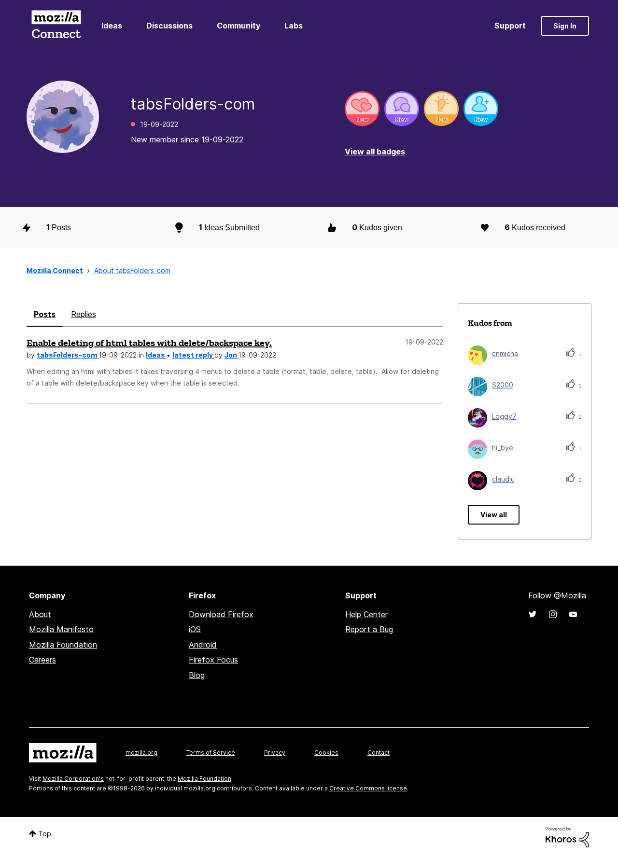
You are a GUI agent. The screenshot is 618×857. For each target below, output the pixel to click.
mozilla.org (141, 752)
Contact (378, 752)
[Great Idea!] (441, 108)
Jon (232, 355)
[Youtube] (573, 614)
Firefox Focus (213, 659)
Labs (293, 25)
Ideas (111, 25)
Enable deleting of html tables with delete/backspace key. (149, 342)
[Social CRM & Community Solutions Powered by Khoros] (567, 836)
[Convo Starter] (401, 108)
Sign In (564, 26)
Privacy (274, 752)
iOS (195, 629)
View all (493, 515)
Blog (197, 675)
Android (203, 645)
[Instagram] (552, 614)
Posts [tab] (45, 314)
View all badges (375, 151)
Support (510, 25)
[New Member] (481, 108)
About (40, 614)
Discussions (169, 25)
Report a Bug (369, 629)
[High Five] (362, 108)
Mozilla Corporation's (73, 778)
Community (238, 25)
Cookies (326, 752)
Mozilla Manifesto (61, 629)
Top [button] (44, 833)
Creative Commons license (368, 788)
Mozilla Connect (56, 25)
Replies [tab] (83, 314)
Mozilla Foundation (63, 645)
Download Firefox (221, 614)
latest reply (193, 355)
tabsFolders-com (68, 355)
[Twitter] (532, 614)
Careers (42, 659)
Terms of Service (210, 752)
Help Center (366, 614)
